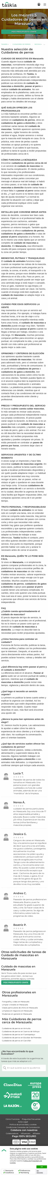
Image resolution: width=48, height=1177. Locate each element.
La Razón (12, 1106)
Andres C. (19, 893)
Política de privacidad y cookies (23, 1124)
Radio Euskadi (12, 1095)
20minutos (35, 1095)
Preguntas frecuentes (31, 1119)
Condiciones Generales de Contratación (23, 1127)
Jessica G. (20, 834)
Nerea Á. (19, 802)
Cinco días (12, 1085)
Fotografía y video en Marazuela (15, 1002)
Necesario (9, 1171)
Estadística (9, 1173)
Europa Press (35, 1085)
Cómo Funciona (12, 1119)
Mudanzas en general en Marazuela (17, 1014)
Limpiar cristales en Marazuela (15, 1005)
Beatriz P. (19, 924)
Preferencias (25, 1171)
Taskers (4, 44)
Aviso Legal (23, 1122)
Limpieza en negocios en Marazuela (17, 1011)
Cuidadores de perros (22, 44)
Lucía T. (18, 773)
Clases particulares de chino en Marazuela (20, 1008)
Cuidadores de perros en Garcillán (16, 1041)
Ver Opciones (40, 1172)
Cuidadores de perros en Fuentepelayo (18, 1034)
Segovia (37, 44)
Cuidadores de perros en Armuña (16, 1028)
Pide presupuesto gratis (24, 32)
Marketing (25, 1173)
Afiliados (36, 1133)
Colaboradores (12, 1133)
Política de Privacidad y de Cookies (26, 1162)
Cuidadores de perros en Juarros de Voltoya (20, 1031)
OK (42, 1167)
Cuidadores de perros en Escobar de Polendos (21, 1037)
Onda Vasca (35, 1106)
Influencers (25, 1133)
